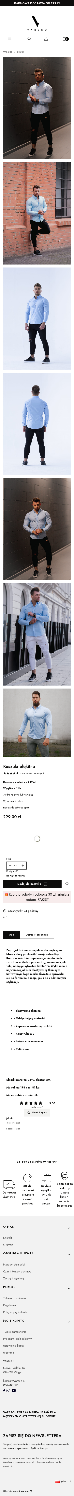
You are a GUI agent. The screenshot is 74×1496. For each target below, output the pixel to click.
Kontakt (7, 1238)
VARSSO (7, 52)
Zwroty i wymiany (13, 1278)
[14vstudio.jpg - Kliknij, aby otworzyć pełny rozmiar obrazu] (37, 424)
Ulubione (8, 1352)
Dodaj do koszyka (29, 884)
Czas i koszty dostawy (17, 1271)
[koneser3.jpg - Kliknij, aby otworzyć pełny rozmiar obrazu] (37, 214)
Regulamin (9, 1305)
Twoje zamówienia (14, 1332)
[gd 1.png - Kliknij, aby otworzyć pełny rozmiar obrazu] (37, 723)
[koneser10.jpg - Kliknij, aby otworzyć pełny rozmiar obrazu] (37, 108)
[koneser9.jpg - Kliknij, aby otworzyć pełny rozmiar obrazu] (37, 530)
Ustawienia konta (13, 1345)
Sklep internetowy (16, 1491)
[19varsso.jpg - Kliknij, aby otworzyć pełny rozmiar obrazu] (37, 635)
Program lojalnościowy (17, 1338)
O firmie (8, 1245)
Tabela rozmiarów (14, 1298)
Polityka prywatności (15, 1312)
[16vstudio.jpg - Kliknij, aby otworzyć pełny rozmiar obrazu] (37, 319)
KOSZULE (21, 52)
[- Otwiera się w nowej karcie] (4, 1391)
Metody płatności (14, 1264)
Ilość (8, 859)
